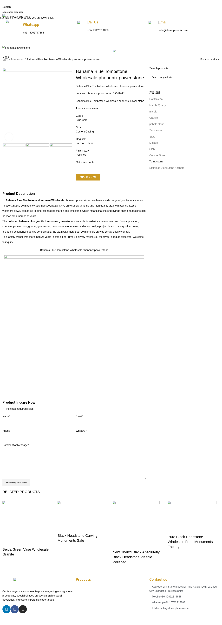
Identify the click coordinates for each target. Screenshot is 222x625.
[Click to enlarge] (9, 137)
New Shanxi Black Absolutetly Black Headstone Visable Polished (136, 557)
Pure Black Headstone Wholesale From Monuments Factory (190, 542)
